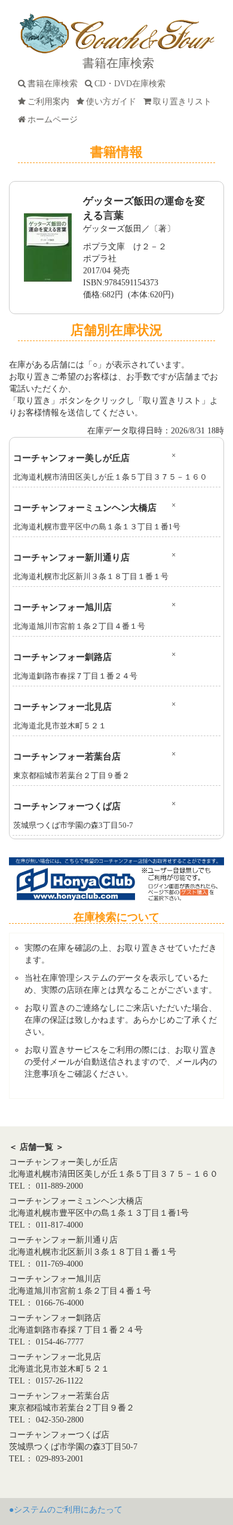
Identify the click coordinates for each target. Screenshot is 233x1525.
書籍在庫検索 (54, 83)
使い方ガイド (113, 101)
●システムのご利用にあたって (65, 1509)
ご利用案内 (50, 101)
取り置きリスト (184, 101)
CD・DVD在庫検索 (132, 83)
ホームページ (54, 119)
